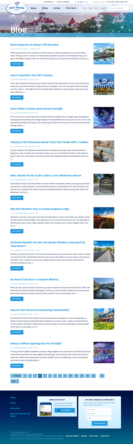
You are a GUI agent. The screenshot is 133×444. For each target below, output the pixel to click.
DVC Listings (15, 408)
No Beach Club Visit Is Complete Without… (35, 279)
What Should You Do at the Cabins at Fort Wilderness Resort (45, 175)
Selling (45, 8)
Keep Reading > (16, 64)
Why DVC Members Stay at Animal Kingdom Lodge (39, 209)
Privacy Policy (44, 438)
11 (76, 376)
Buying (33, 8)
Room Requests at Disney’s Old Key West (34, 44)
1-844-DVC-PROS (117, 2)
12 (82, 376)
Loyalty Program (63, 2)
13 (87, 376)
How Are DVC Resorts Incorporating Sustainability (39, 310)
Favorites (49, 2)
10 (70, 376)
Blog (90, 8)
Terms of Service (55, 438)
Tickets (96, 8)
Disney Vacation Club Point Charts (20, 415)
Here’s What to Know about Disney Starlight (36, 108)
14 (93, 376)
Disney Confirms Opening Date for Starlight (35, 343)
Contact (102, 8)
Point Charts (71, 8)
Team (85, 8)
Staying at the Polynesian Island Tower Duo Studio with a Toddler (49, 142)
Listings (57, 8)
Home (12, 35)
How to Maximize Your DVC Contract (31, 75)
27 (102, 376)
